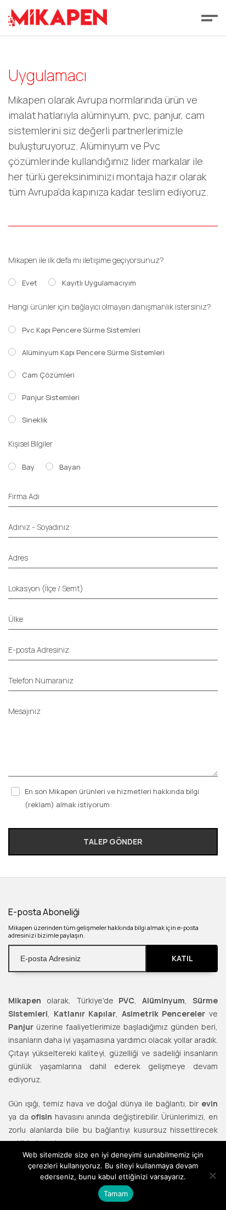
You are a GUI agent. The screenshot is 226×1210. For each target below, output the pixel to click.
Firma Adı (23, 496)
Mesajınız (24, 711)
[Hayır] (212, 1175)
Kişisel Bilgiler (30, 443)
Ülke (15, 619)
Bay (28, 467)
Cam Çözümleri (48, 375)
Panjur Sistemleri (51, 397)
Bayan (70, 467)
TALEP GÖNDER (113, 841)
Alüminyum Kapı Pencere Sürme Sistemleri (93, 352)
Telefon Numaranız (41, 680)
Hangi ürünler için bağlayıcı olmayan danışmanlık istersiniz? (109, 306)
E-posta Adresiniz (38, 649)
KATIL (182, 958)
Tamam (116, 1193)
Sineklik (35, 420)
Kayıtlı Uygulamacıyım (99, 283)
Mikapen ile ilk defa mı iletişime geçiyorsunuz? (86, 260)
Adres (18, 557)
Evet (29, 283)
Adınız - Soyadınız (39, 527)
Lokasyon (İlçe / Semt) (45, 588)
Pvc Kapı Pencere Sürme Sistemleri (81, 330)
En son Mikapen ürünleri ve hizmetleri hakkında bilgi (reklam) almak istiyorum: (112, 797)
